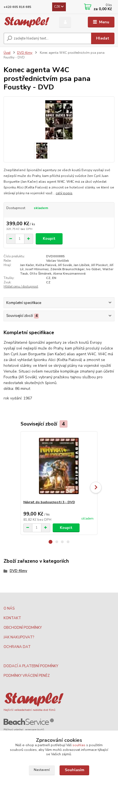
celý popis (64, 193)
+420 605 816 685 (17, 7)
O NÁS (9, 608)
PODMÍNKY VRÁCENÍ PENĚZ (27, 675)
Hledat (102, 38)
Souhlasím (74, 770)
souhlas (78, 745)
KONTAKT (12, 618)
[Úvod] (27, 22)
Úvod (7, 53)
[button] (50, 542)
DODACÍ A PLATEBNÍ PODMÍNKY (31, 666)
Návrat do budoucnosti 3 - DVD (49, 502)
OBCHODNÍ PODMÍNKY (23, 627)
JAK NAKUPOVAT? (19, 637)
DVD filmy (24, 53)
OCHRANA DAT (17, 646)
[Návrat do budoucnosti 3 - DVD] (59, 465)
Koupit (49, 238)
